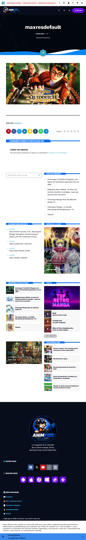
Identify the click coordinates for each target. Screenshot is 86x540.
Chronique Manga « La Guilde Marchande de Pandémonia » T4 (25, 318)
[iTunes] (69, 3)
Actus (49, 257)
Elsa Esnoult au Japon (60, 359)
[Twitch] (64, 3)
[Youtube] (43, 467)
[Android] (77, 3)
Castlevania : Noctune (23, 244)
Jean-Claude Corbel (22, 251)
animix (12, 229)
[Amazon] (82, 3)
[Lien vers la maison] (11, 10)
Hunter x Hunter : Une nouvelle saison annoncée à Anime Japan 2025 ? (60, 263)
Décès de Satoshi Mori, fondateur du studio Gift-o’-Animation (65, 377)
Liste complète (50, 336)
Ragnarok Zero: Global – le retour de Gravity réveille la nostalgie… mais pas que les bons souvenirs (62, 192)
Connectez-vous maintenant (57, 153)
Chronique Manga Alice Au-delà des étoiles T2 (27, 309)
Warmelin (17, 123)
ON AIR (78, 10)
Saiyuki (50, 214)
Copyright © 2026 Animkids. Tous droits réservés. (21, 519)
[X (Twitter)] (60, 3)
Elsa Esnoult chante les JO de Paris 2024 (64, 368)
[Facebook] (73, 3)
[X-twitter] (37, 467)
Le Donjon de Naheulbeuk (19, 357)
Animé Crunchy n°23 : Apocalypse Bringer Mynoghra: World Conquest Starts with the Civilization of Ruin (25, 234)
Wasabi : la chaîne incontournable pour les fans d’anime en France (66, 387)
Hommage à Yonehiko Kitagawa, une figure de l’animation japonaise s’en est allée (63, 181)
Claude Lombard (20, 258)
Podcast (11, 353)
